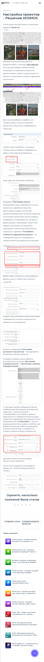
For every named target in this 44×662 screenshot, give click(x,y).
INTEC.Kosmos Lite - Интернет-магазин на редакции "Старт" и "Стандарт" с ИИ (24, 551)
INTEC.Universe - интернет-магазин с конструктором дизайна (25, 571)
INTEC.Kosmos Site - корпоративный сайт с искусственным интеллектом (23, 582)
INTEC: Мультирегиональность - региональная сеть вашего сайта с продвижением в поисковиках (25, 634)
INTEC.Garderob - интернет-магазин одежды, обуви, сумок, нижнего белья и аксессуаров (24, 603)
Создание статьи (12, 521)
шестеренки (32, 65)
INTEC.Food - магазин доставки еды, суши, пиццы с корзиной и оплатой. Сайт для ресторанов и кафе (24, 592)
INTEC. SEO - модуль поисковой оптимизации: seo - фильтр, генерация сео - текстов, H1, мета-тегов (25, 613)
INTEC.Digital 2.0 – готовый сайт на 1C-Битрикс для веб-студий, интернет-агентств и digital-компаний (25, 644)
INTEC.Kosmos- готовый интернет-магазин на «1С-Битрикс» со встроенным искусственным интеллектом (25, 540)
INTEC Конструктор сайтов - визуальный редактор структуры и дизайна (25, 624)
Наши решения (10, 533)
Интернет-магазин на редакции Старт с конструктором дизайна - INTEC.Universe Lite (24, 561)
